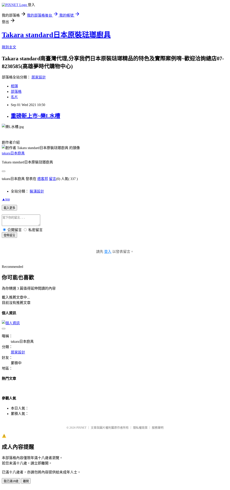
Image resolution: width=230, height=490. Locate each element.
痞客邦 (42, 179)
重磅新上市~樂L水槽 (35, 116)
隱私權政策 (140, 427)
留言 (52, 179)
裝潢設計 (37, 191)
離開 (26, 481)
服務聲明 (158, 427)
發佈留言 (9, 235)
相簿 (14, 86)
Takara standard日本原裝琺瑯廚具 (56, 35)
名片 (14, 97)
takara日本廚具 (13, 153)
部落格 (16, 91)
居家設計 (38, 77)
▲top (6, 199)
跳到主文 (9, 47)
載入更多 (9, 208)
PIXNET (81, 427)
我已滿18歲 (11, 481)
